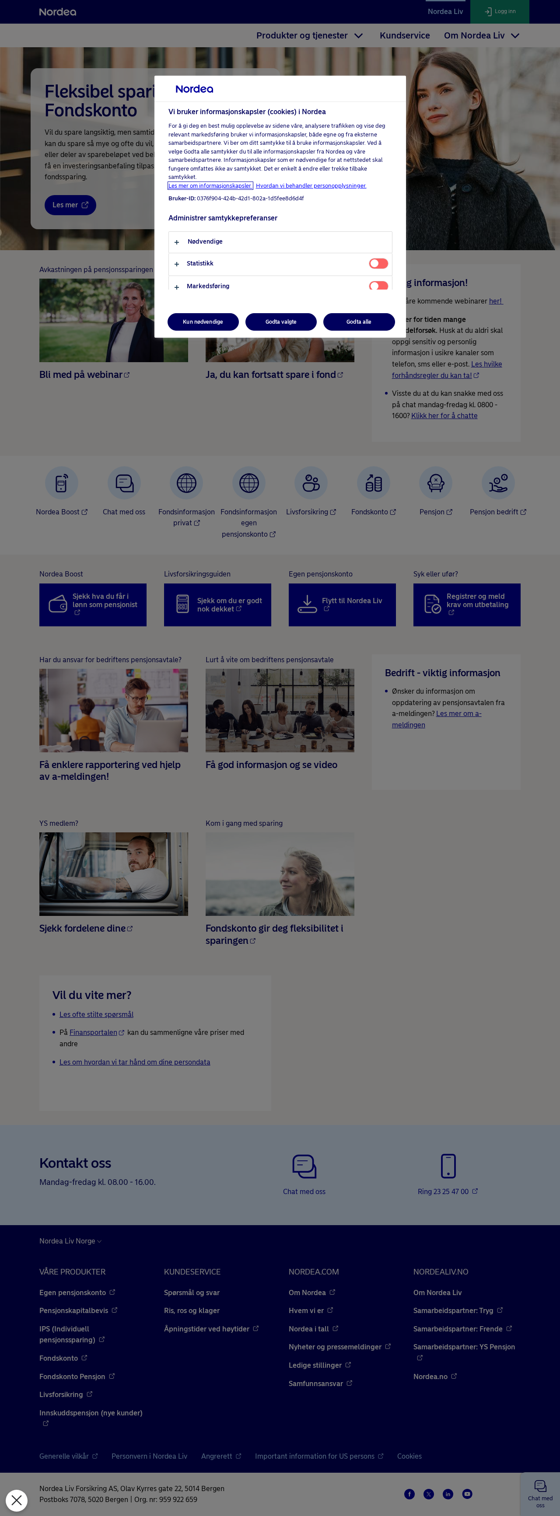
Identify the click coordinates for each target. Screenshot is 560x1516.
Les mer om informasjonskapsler (210, 185)
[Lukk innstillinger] (17, 1501)
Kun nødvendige (203, 322)
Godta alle (358, 322)
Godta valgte (281, 322)
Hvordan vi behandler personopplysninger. (311, 185)
